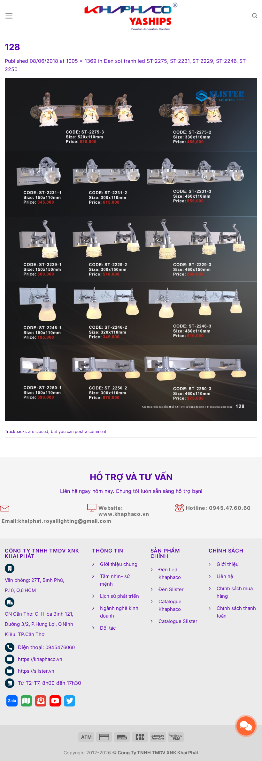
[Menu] (9, 16)
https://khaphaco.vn (40, 659)
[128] (131, 249)
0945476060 (60, 647)
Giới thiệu (228, 564)
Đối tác (108, 628)
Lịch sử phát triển (119, 596)
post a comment (90, 431)
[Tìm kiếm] (254, 16)
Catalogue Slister (177, 621)
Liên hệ (225, 576)
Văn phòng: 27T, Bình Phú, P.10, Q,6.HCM (34, 585)
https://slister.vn (36, 671)
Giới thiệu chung (118, 564)
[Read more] (12, 700)
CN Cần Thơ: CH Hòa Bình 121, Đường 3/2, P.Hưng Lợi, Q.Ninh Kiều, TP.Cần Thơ (39, 624)
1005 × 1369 (81, 61)
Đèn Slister (171, 589)
